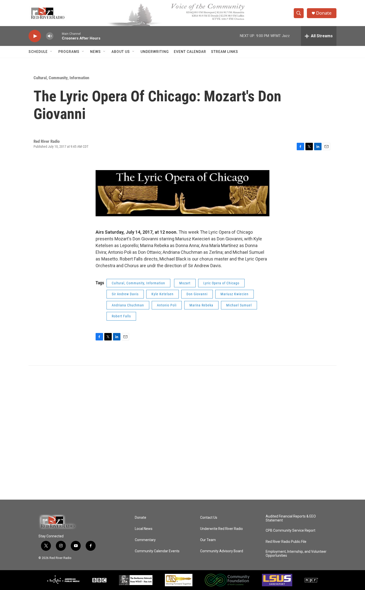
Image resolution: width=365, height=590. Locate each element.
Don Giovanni (197, 294)
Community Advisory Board (221, 551)
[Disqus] (182, 432)
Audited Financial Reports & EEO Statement (291, 518)
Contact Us (208, 517)
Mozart (184, 283)
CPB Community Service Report (290, 530)
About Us (120, 52)
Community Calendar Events (157, 551)
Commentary (145, 540)
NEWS (95, 52)
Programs (68, 52)
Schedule (38, 52)
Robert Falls (121, 316)
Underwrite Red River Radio (221, 529)
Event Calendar (190, 52)
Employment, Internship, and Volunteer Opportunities (296, 553)
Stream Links (224, 52)
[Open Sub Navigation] (51, 52)
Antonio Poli (167, 305)
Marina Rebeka (201, 305)
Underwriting (155, 52)
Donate (323, 13)
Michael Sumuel (239, 305)
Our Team (208, 540)
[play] (35, 36)
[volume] (49, 36)
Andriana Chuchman (128, 305)
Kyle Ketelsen (162, 294)
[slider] (57, 35)
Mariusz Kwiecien (234, 294)
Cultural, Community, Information (61, 77)
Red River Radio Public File (286, 542)
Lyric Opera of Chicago (221, 283)
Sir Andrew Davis (125, 294)
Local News (143, 529)
